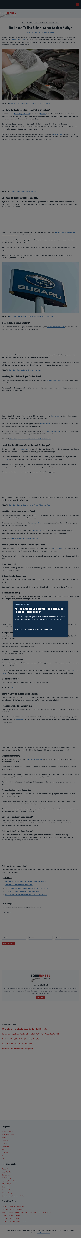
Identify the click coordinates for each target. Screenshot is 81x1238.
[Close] (66, 599)
